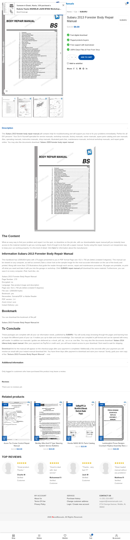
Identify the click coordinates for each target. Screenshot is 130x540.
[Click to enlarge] (7, 91)
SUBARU (83, 12)
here (54, 248)
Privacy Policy (39, 504)
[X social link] (76, 68)
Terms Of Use (39, 501)
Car (75, 12)
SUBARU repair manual (70, 268)
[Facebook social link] (73, 68)
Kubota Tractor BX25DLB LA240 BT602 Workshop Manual (39, 9)
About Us (38, 498)
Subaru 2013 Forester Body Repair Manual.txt (20, 322)
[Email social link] (80, 68)
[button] (4, 438)
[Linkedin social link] (86, 68)
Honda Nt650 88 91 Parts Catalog (81, 443)
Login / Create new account (78, 504)
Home (69, 12)
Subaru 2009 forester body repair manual (57, 142)
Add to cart (86, 57)
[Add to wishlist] (28, 405)
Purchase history (73, 498)
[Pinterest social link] (83, 68)
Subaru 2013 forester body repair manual (22, 134)
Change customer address (77, 501)
